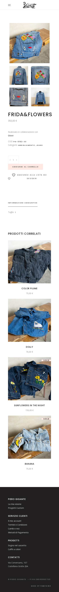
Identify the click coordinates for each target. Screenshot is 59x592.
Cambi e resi (13, 528)
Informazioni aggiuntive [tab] (23, 203)
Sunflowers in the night (29, 405)
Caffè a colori (14, 549)
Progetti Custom (16, 508)
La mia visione (14, 504)
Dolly (29, 346)
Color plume (29, 288)
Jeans (39, 145)
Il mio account (14, 520)
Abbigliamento (26, 145)
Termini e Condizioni (17, 524)
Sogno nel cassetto (17, 545)
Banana (29, 463)
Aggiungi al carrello (25, 167)
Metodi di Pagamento (18, 532)
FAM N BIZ (46, 586)
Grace (10, 135)
